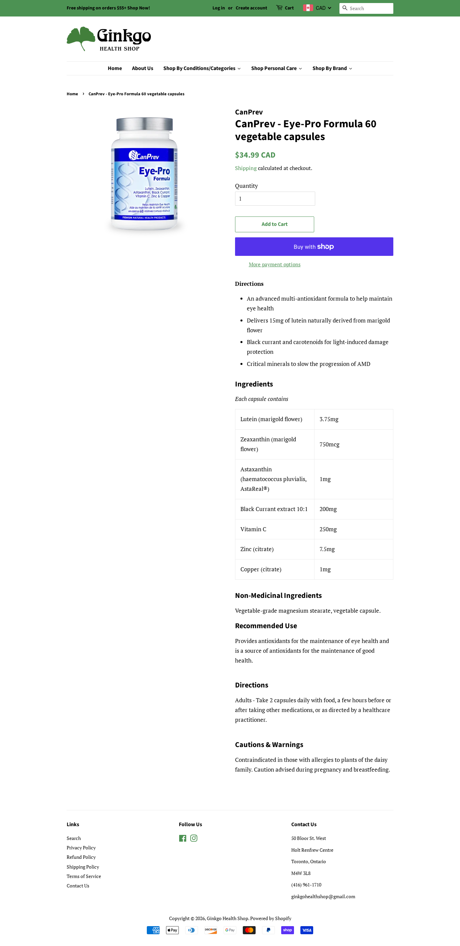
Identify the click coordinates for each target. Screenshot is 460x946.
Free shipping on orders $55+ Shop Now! (108, 8)
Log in (218, 8)
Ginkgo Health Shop (227, 918)
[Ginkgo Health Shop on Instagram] (193, 839)
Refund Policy (81, 857)
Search (74, 838)
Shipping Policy (83, 867)
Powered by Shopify (270, 918)
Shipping (246, 168)
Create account (251, 8)
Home (72, 94)
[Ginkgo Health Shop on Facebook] (183, 839)
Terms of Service (84, 876)
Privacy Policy (81, 847)
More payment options (275, 264)
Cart (289, 8)
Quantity (246, 186)
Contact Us (78, 885)
